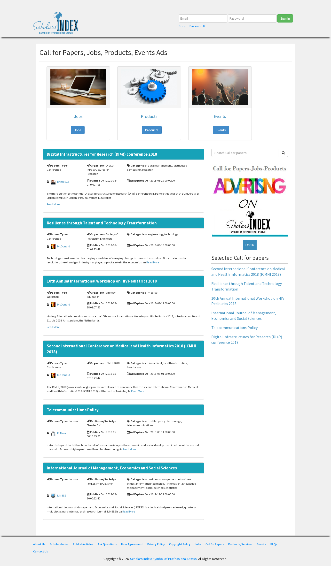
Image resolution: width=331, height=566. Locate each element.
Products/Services (240, 544)
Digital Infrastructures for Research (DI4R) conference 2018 (102, 154)
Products (149, 116)
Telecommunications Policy (73, 410)
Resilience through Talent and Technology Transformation (102, 223)
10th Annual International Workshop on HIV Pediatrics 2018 (102, 281)
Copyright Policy (179, 544)
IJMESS (61, 495)
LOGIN (249, 245)
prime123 (63, 181)
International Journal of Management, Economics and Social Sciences (112, 468)
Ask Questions (107, 544)
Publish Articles (83, 544)
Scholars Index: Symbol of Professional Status (163, 559)
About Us (39, 544)
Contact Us (40, 551)
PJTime (61, 433)
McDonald (63, 246)
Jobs (78, 116)
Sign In (285, 18)
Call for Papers (214, 544)
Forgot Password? (192, 26)
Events (220, 116)
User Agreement (132, 544)
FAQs (273, 544)
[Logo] (57, 24)
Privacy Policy (156, 544)
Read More (53, 204)
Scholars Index (59, 544)
